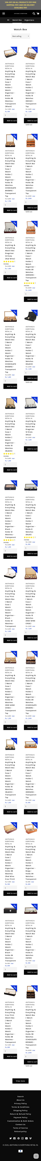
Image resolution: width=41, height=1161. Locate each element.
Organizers (29, 20)
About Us (20, 1100)
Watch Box (17, 20)
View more (20, 1081)
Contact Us (20, 1124)
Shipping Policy (20, 1110)
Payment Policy (20, 1117)
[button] (8, 261)
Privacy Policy (20, 1103)
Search (20, 1097)
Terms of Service (20, 1128)
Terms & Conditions (20, 1107)
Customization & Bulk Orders (20, 1121)
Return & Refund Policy (20, 1114)
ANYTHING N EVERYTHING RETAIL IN (24, 1145)
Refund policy (20, 1131)
